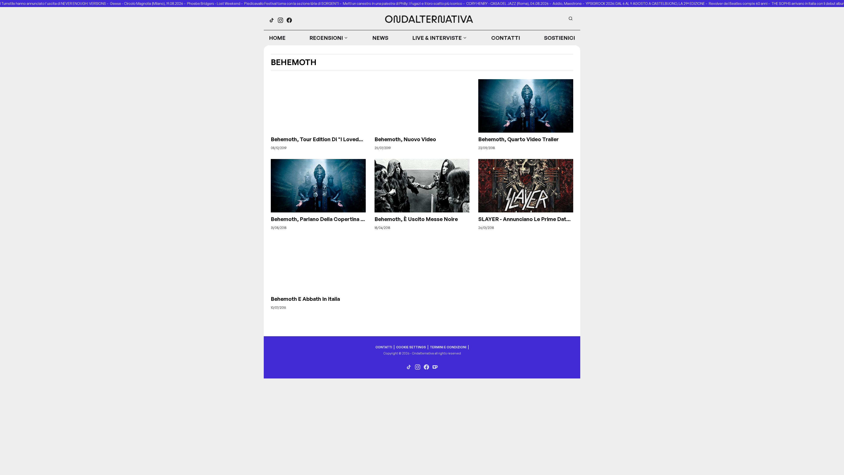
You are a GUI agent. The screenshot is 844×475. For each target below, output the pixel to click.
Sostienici (559, 38)
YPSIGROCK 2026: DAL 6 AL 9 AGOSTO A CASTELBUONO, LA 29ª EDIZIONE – (647, 3)
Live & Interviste (437, 38)
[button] (328, 37)
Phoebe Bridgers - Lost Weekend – (215, 3)
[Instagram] (280, 20)
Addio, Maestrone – (569, 3)
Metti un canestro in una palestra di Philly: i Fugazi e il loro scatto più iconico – (404, 3)
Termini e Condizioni (448, 347)
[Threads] (271, 20)
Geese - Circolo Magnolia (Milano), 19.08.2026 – (148, 3)
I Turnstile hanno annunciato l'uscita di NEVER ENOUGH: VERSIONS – (55, 3)
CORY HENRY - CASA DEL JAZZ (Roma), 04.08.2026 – (509, 3)
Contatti (505, 38)
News (380, 38)
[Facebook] (289, 20)
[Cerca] (570, 18)
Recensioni (326, 38)
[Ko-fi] (435, 367)
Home (277, 38)
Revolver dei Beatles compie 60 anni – (740, 3)
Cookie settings (411, 347)
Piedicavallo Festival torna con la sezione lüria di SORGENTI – (293, 3)
